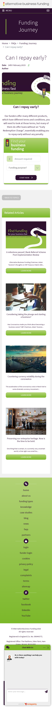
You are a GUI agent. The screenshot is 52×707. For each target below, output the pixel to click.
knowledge (26, 506)
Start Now (24, 177)
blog (26, 518)
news (26, 523)
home (26, 490)
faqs (26, 529)
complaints (26, 575)
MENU (8, 10)
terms (26, 580)
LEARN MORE (26, 270)
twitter (26, 598)
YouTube (26, 615)
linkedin (26, 610)
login (26, 547)
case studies (26, 512)
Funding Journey (28, 43)
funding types (26, 501)
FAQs (13, 43)
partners (26, 534)
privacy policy (26, 564)
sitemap (26, 586)
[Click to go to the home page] (26, 3)
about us (26, 495)
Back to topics (12, 197)
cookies (26, 558)
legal (26, 569)
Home (5, 43)
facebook (26, 604)
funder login (26, 552)
